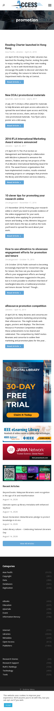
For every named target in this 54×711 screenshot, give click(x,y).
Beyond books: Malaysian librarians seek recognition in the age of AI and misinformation (26, 494)
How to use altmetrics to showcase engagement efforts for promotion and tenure (26, 252)
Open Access (19, 99)
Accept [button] (8, 705)
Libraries (19, 52)
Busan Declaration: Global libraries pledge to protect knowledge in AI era (26, 518)
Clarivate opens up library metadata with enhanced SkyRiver (25, 506)
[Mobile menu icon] (49, 5)
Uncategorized (11, 202)
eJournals (9, 99)
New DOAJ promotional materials (25, 95)
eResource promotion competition (25, 305)
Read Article (13, 82)
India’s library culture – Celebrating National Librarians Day (27, 531)
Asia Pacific (10, 52)
